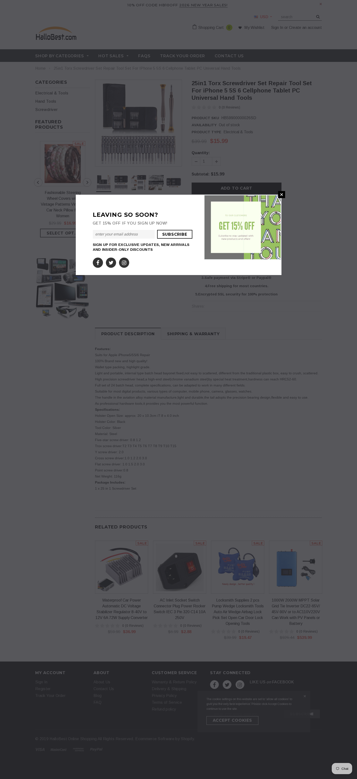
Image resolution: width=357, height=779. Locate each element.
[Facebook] (97, 262)
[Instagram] (124, 262)
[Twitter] (111, 262)
